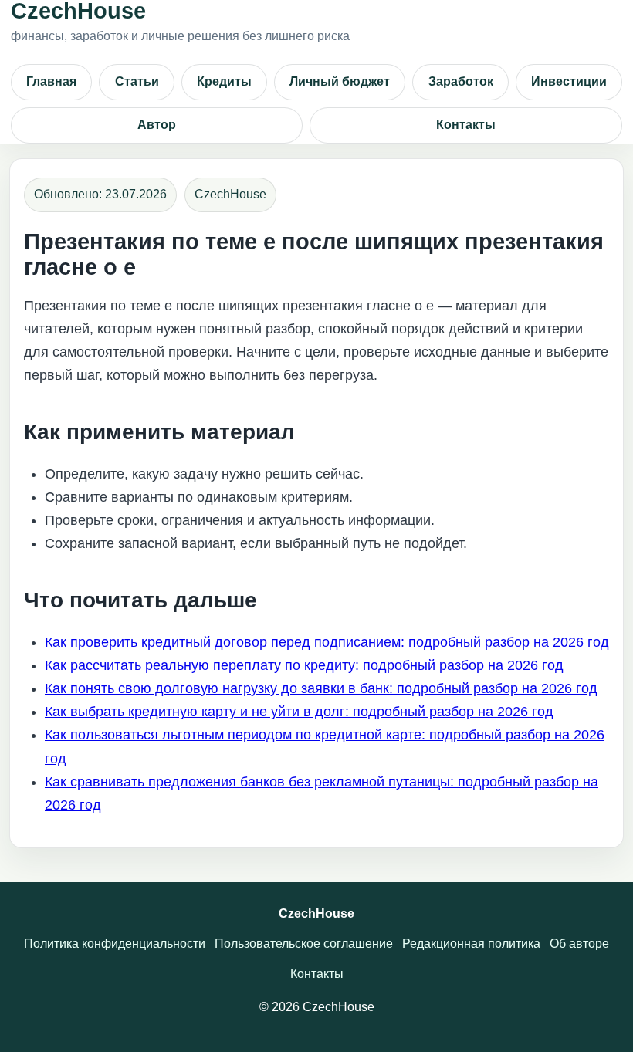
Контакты (466, 124)
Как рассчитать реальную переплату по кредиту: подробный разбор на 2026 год (304, 665)
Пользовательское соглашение (304, 943)
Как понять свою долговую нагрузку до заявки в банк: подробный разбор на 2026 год (321, 688)
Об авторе (579, 943)
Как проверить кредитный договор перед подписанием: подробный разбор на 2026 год (327, 642)
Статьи (137, 81)
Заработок (460, 81)
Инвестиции (569, 81)
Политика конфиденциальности (114, 943)
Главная (51, 81)
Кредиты (224, 81)
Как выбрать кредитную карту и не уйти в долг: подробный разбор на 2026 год (299, 711)
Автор (156, 124)
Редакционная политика (471, 943)
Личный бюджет (339, 81)
